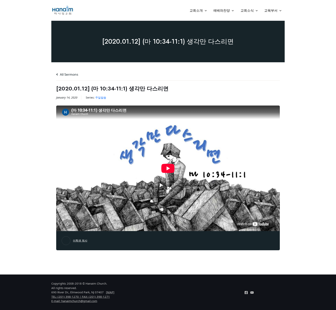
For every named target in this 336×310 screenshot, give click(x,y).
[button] (205, 10)
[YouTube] (252, 292)
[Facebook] (246, 292)
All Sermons (68, 74)
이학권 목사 (80, 240)
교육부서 (270, 10)
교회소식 (247, 10)
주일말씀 (100, 97)
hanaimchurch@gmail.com (79, 301)
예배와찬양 (221, 10)
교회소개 (196, 10)
